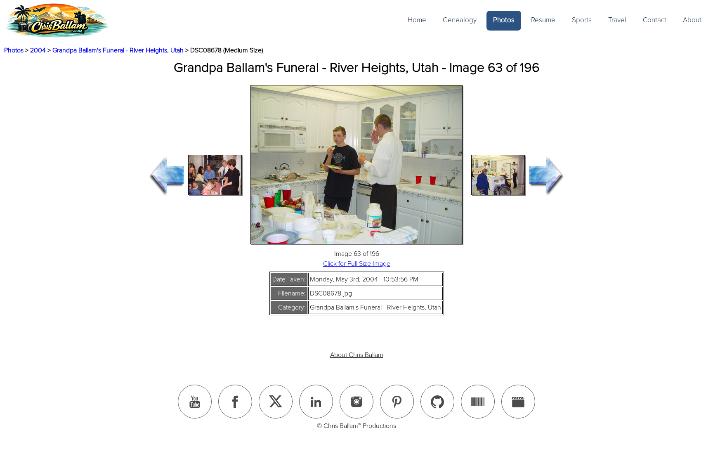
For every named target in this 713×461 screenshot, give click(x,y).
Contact (654, 20)
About (692, 20)
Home (417, 20)
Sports (582, 20)
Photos (504, 20)
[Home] (56, 20)
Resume (543, 20)
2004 (38, 50)
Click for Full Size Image (356, 264)
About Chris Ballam (356, 355)
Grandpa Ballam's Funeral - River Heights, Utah (118, 50)
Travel (617, 20)
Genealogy (460, 20)
